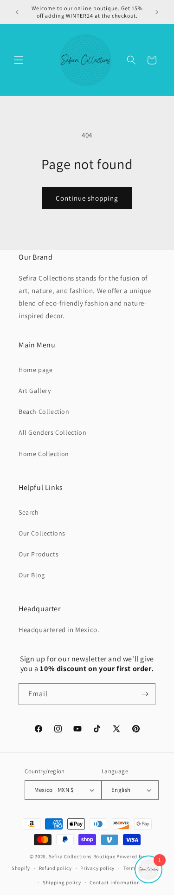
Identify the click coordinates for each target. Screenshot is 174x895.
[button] (18, 60)
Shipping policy (62, 882)
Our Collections (42, 533)
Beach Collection (44, 411)
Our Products (38, 554)
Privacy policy (97, 868)
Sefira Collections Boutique (82, 856)
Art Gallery (35, 390)
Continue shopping (87, 198)
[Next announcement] (157, 12)
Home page (35, 370)
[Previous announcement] (17, 12)
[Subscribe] (145, 694)
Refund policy (55, 868)
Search (29, 512)
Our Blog (32, 575)
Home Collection (44, 454)
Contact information (115, 882)
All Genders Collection (52, 432)
